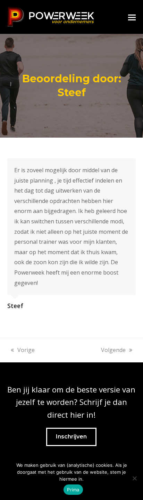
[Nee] (134, 478)
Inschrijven (71, 436)
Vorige (26, 350)
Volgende (113, 350)
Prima (73, 489)
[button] (132, 17)
